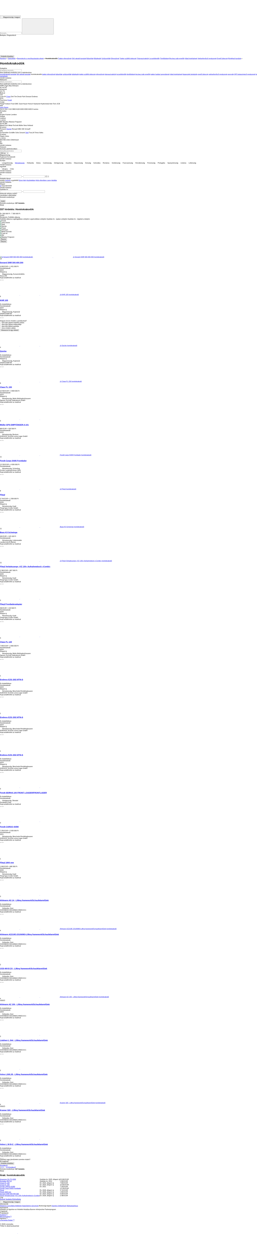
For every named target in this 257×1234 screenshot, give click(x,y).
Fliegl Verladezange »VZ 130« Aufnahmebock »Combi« (25, 566)
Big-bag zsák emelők (176, 58)
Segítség (9, 1199)
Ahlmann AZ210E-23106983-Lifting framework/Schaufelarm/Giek (29, 934)
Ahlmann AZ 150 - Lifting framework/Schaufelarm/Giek (25, 1004)
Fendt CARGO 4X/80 (9, 827)
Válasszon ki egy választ (9, 330)
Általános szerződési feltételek (11, 1206)
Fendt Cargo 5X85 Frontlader (13, 461)
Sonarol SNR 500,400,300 (11, 263)
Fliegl (2, 495)
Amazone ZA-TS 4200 (8, 1179)
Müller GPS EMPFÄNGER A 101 (14, 425)
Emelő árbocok (222, 58)
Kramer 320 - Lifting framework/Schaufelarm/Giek (22, 1110)
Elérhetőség (16, 1199)
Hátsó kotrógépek (191, 58)
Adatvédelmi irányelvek (30, 1206)
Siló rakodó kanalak (79, 58)
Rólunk (2, 1199)
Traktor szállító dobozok (128, 58)
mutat (3, 201)
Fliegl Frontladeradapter (11, 604)
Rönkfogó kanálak (234, 58)
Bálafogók (97, 58)
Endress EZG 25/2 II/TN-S (11, 680)
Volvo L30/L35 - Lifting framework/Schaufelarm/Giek (24, 1074)
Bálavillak (89, 58)
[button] (128, 45)
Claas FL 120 (6, 642)
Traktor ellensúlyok (64, 58)
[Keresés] (38, 26)
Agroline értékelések (59, 1206)
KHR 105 (4, 300)
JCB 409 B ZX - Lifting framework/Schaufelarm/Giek (23, 968)
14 (7, 1167)
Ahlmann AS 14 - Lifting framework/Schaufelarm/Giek (24, 900)
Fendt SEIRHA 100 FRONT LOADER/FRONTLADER (23, 793)
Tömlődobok (164, 58)
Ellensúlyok (115, 58)
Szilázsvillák (105, 58)
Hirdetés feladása (7, 1163)
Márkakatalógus (72, 1206)
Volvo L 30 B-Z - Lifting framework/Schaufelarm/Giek (24, 1144)
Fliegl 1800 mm (7, 863)
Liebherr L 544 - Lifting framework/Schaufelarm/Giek (24, 1040)
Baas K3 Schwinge (8, 532)
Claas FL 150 (6, 387)
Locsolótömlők (154, 58)
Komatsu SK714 (6, 1181)
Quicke (3, 351)
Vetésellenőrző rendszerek (207, 58)
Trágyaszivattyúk (143, 58)
